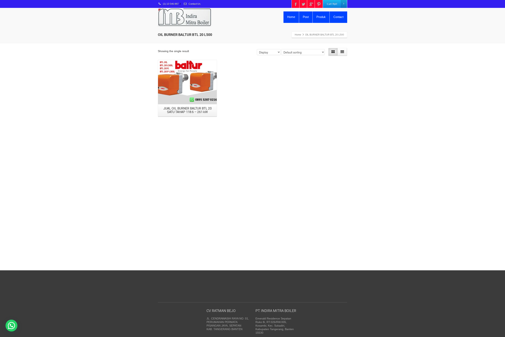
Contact (338, 17)
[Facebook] (296, 4)
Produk (321, 17)
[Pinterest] (319, 4)
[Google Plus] (311, 4)
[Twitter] (303, 4)
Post (306, 17)
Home (291, 17)
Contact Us (194, 4)
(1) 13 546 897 (170, 4)
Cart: (332, 4)
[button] (11, 325)
